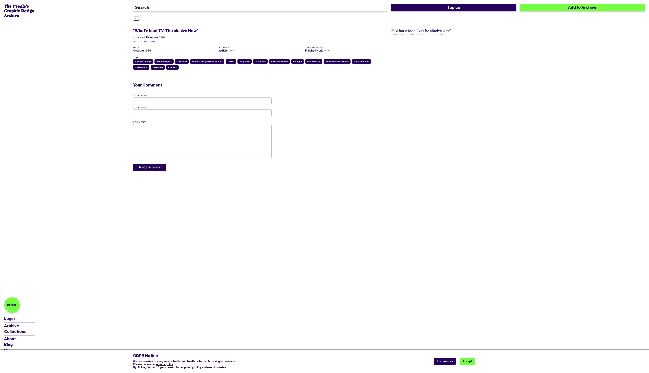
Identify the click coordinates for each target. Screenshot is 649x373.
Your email (140, 107)
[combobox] (260, 7)
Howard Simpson (279, 61)
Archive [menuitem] (11, 326)
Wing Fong (244, 61)
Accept (467, 361)
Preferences (445, 361)
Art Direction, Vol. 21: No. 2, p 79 (422, 34)
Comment (139, 122)
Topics (453, 7)
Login (9, 318)
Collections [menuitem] (15, 331)
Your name (140, 95)
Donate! (12, 304)
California (182, 61)
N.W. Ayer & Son (361, 61)
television (158, 67)
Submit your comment (149, 167)
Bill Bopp (297, 61)
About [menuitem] (10, 339)
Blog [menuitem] (8, 344)
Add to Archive (582, 7)
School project (164, 61)
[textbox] (202, 141)
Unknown (152, 37)
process (172, 67)
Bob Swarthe (313, 61)
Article (223, 50)
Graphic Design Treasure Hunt (207, 61)
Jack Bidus (260, 61)
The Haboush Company (337, 61)
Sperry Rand (141, 67)
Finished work (314, 50)
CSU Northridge (143, 61)
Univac (231, 61)
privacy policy (164, 364)
